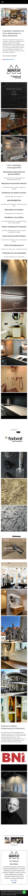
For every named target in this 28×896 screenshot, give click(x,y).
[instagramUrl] (14, 882)
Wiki (2, 893)
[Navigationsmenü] (25, 2)
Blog (16, 893)
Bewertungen (20, 893)
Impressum (3, 894)
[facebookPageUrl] (12, 882)
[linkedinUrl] (15, 882)
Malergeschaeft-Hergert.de (5, 830)
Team (9, 893)
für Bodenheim (24, 830)
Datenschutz (9, 894)
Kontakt (14, 894)
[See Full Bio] (17, 880)
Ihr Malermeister (15, 830)
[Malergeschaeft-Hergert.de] (5, 2)
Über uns (5, 893)
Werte (12, 893)
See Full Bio (13, 880)
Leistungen (19, 891)
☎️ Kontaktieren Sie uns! (8, 59)
